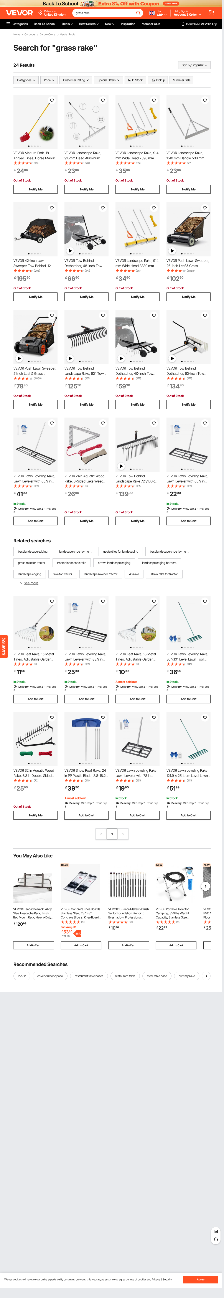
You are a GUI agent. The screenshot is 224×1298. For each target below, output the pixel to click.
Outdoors (30, 34)
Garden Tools (67, 34)
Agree (200, 1279)
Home (16, 34)
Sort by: (187, 65)
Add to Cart (35, 521)
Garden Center (48, 34)
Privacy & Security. (162, 1279)
